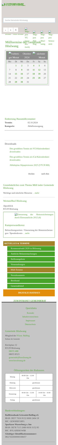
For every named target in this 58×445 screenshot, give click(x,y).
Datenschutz (30, 324)
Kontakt (30, 313)
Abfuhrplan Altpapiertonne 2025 (29, 165)
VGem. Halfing (23, 336)
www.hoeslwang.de (17, 360)
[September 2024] (15, 57)
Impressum (30, 320)
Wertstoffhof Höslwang (15, 200)
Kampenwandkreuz (15, 225)
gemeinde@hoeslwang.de (20, 357)
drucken (31, 174)
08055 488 (13, 351)
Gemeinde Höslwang (15, 331)
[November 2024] (39, 57)
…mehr (36, 193)
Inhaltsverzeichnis (30, 317)
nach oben (45, 174)
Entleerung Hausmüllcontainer (20, 118)
